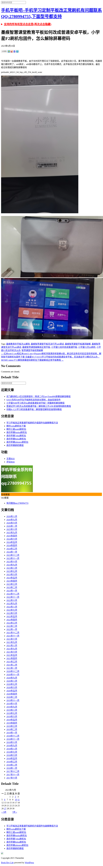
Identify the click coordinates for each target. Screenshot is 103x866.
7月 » (14, 812)
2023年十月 (11, 561)
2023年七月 (11, 571)
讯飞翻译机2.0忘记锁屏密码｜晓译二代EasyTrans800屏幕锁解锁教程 (38, 396)
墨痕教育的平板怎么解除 (18, 344)
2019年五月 (11, 720)
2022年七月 (11, 610)
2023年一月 (11, 591)
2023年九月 (11, 565)
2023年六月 (11, 574)
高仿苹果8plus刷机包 (16, 439)
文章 (10, 458)
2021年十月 (11, 639)
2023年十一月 (12, 558)
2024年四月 (11, 545)
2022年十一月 (12, 597)
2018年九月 (11, 745)
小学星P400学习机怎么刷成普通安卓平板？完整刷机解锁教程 (35, 403)
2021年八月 (11, 645)
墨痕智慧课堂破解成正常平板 (36, 347)
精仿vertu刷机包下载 (16, 426)
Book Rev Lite (7, 862)
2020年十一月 (12, 674)
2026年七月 (11, 520)
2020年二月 (11, 697)
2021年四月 (11, 658)
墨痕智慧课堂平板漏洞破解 (78, 344)
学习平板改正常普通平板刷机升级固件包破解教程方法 (32, 423)
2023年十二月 (12, 555)
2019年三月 (11, 726)
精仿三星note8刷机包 (16, 429)
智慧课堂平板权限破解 (32, 350)
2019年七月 (11, 713)
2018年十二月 (12, 736)
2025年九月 (11, 532)
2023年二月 (11, 587)
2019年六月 (11, 716)
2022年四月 (11, 620)
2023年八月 (11, 568)
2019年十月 (11, 703)
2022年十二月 (12, 594)
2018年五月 (11, 758)
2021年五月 (11, 655)
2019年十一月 (12, 700)
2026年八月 (11, 516)
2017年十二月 (12, 771)
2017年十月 (11, 778)
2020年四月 (11, 694)
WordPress (29, 862)
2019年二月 (11, 729)
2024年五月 (11, 542)
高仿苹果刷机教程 (15, 445)
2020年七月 (11, 684)
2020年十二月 (12, 671)
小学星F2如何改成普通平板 (64, 347)
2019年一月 (11, 733)
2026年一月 (11, 526)
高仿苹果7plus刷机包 (16, 435)
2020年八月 (11, 681)
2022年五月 (11, 616)
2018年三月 (11, 762)
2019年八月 (11, 710)
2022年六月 (11, 613)
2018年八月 (11, 749)
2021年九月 (11, 642)
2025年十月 (11, 529)
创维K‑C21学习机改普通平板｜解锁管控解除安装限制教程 (34, 409)
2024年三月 (11, 549)
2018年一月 (11, 768)
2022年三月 (11, 623)
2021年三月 (11, 662)
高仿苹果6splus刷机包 (16, 432)
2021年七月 (11, 649)
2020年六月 (11, 687)
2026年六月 (11, 523)
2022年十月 (11, 600)
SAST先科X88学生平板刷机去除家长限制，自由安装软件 (33, 400)
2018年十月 (11, 742)
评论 (10, 462)
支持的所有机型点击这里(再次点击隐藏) (27, 24)
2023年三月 (11, 584)
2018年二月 (11, 765)
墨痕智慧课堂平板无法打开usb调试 (47, 344)
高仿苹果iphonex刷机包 (17, 442)
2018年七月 (11, 752)
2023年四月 (11, 581)
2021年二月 (11, 665)
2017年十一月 (12, 774)
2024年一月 (11, 552)
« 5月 (3, 812)
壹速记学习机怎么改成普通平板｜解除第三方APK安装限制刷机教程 (38, 406)
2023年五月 (11, 578)
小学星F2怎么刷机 (86, 347)
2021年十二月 (12, 632)
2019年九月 (11, 707)
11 (19, 799)
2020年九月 (11, 678)
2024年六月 (11, 539)
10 (16, 799)
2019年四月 (11, 723)
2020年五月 (11, 691)
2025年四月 (11, 536)
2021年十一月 (12, 636)
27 (5, 808)
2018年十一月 (12, 739)
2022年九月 (11, 603)
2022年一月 (11, 629)
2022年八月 (11, 607)
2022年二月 (11, 626)
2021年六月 (11, 652)
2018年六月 (11, 755)
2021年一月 (11, 668)
